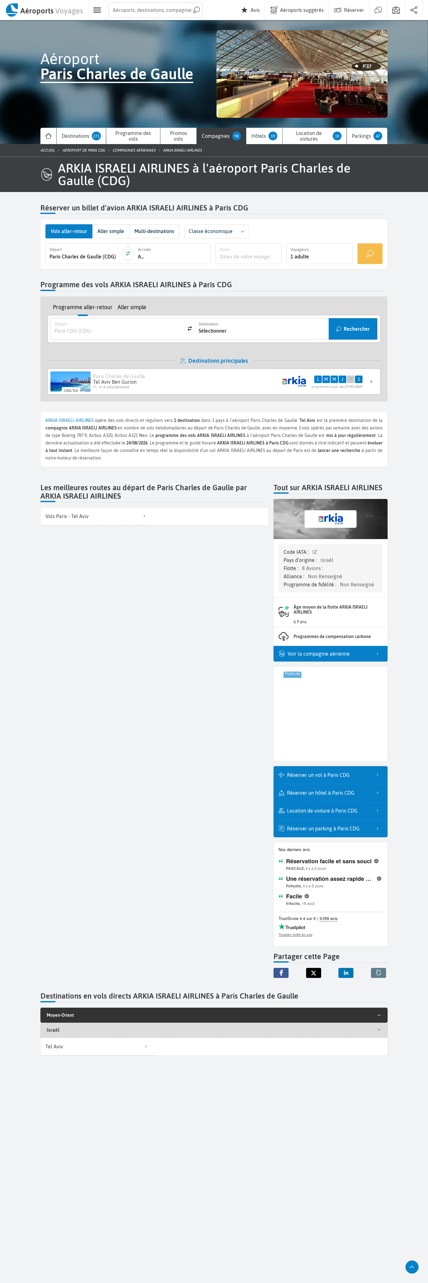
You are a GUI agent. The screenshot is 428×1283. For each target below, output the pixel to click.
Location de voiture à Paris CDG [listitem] (322, 810)
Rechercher (357, 329)
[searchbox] (156, 10)
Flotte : (292, 568)
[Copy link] (378, 973)
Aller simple (131, 307)
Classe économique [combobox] (210, 231)
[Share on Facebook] (281, 973)
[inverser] (128, 253)
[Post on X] (313, 973)
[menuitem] (44, 10)
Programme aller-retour (82, 307)
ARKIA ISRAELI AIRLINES (70, 420)
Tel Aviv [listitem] (54, 1046)
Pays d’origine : (301, 560)
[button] (242, 231)
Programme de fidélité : (310, 584)
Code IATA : (297, 552)
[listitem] (97, 516)
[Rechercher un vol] (370, 253)
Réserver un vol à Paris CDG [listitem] (318, 775)
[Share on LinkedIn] (345, 973)
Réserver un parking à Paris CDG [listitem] (323, 828)
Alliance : (294, 576)
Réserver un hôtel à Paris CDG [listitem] (320, 793)
